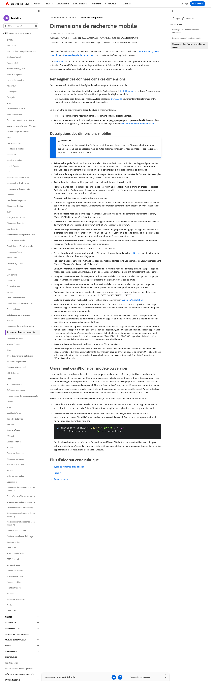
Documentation (57, 17)
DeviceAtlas (116, 98)
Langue (10, 292)
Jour (8, 171)
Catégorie (11, 97)
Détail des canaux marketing (18, 315)
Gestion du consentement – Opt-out (21, 126)
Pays (9, 137)
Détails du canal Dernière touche (20, 303)
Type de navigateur (14, 74)
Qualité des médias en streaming (20, 507)
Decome (137, 253)
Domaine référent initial (16, 367)
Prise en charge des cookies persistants (22, 396)
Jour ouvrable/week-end (16, 599)
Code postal (11, 610)
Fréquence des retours (15, 453)
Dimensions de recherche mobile (21, 332)
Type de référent (13, 430)
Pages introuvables (14, 384)
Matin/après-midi (14, 57)
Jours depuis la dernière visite (18, 189)
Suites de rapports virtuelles (17, 634)
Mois (9, 350)
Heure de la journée (15, 263)
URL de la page (13, 373)
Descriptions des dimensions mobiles (186, 38)
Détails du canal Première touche (20, 246)
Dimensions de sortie (15, 223)
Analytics (72, 17)
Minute (10, 320)
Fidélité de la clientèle (15, 148)
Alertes (8, 646)
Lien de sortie (12, 229)
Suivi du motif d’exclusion (17, 553)
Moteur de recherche (15, 459)
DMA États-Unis (13, 559)
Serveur (10, 470)
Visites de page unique (16, 476)
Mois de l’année (13, 344)
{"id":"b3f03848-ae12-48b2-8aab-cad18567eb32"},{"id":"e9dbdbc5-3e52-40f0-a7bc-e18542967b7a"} (99, 38)
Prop (9, 407)
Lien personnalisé (14, 143)
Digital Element (127, 90)
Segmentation (10, 623)
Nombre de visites (14, 582)
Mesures (8, 617)
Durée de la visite (14, 542)
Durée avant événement (16, 530)
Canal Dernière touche (16, 297)
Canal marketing (62, 479)
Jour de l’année (13, 166)
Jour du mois (12, 154)
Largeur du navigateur (15, 80)
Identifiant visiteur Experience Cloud (21, 234)
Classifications (11, 651)
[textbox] (20, 26)
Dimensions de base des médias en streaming (21, 489)
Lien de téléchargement (16, 200)
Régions (10, 447)
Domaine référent (14, 441)
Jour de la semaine (14, 160)
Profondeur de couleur (16, 108)
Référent (10, 436)
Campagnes (12, 91)
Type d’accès (12, 257)
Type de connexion (14, 114)
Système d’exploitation (132, 299)
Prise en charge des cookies (18, 131)
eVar (8, 211)
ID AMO (10, 40)
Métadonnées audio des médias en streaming (21, 514)
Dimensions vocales (15, 570)
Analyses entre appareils (15, 640)
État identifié (12, 274)
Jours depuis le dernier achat (18, 183)
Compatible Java (13, 286)
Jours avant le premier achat (18, 177)
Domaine (10, 194)
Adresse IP (11, 280)
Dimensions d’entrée (15, 206)
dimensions (59, 61)
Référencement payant (16, 390)
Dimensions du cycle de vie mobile (20, 326)
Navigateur (11, 85)
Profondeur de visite (15, 576)
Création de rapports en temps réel (19, 674)
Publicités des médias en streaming (21, 496)
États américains (13, 565)
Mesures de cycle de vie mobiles (78, 55)
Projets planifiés (11, 663)
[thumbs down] (120, 677)
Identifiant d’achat (14, 413)
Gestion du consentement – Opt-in (20, 120)
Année (9, 605)
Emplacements (11, 657)
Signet (178, 18)
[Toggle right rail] (172, 11)
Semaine (10, 593)
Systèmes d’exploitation (16, 361)
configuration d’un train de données (137, 123)
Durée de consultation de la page (20, 536)
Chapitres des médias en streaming (21, 502)
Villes (9, 103)
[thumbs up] (114, 677)
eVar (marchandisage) (16, 217)
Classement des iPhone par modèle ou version (188, 45)
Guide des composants (92, 17)
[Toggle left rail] (39, 11)
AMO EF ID (11, 45)
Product (57, 472)
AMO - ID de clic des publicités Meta (21, 51)
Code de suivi (12, 547)
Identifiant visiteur (14, 587)
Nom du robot (12, 63)
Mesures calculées (12, 628)
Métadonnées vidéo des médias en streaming (21, 523)
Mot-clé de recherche (15, 464)
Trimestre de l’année (15, 419)
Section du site (12, 482)
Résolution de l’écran (15, 338)
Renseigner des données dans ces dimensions (185, 31)
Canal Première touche (16, 240)
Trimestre (10, 424)
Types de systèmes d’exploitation (69, 466)
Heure (9, 269)
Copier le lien (189, 18)
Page (9, 378)
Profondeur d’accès (14, 252)
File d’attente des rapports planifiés (19, 668)
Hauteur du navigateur (16, 68)
